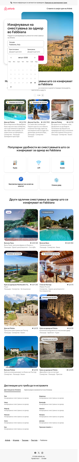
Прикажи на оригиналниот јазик (56, 3)
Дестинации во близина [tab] (12, 390)
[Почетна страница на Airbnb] (9, 8)
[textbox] (16, 52)
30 (35, 83)
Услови (43, 458)
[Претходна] (35, 95)
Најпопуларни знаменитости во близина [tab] (38, 390)
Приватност (35, 458)
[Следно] (42, 95)
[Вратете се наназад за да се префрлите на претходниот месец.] (11, 57)
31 (11, 87)
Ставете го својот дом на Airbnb (59, 9)
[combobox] (25, 44)
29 (31, 83)
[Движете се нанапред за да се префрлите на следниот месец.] (34, 57)
